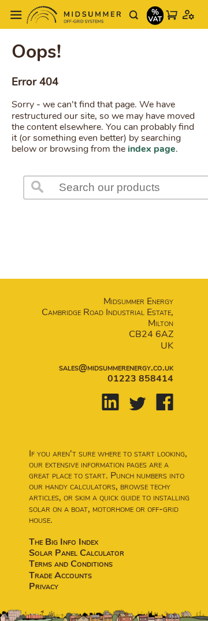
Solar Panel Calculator (76, 553)
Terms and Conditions (71, 564)
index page (152, 149)
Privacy (43, 586)
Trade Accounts (60, 575)
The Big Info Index (63, 542)
